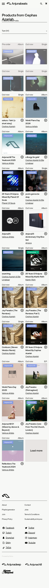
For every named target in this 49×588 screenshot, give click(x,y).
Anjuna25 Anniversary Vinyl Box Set (34, 237)
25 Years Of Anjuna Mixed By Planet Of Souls (10, 197)
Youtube (31, 542)
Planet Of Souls (8, 203)
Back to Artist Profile (11, 21)
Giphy (8, 542)
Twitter (31, 527)
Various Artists (31, 126)
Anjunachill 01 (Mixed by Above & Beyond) (10, 427)
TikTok (8, 547)
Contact (27, 505)
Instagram (32, 537)
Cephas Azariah (8, 126)
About (4, 505)
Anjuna (28, 243)
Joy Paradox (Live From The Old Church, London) (35, 427)
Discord (31, 532)
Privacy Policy (7, 519)
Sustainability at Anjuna (33, 519)
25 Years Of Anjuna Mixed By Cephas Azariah (33, 350)
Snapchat (10, 537)
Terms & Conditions (31, 514)
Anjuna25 (6, 234)
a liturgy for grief (32, 157)
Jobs (26, 510)
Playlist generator (8, 510)
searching (6, 273)
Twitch (8, 532)
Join (3, 514)
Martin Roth (30, 279)
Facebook (10, 527)
